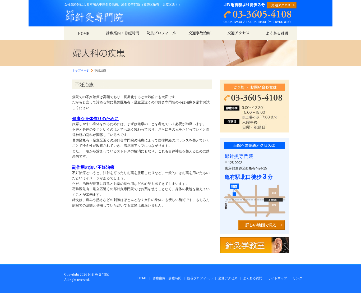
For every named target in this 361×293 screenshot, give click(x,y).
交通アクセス (227, 278)
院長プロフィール (199, 278)
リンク (297, 278)
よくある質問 (252, 278)
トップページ (81, 70)
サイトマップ (277, 278)
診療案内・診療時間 (167, 278)
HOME (142, 278)
